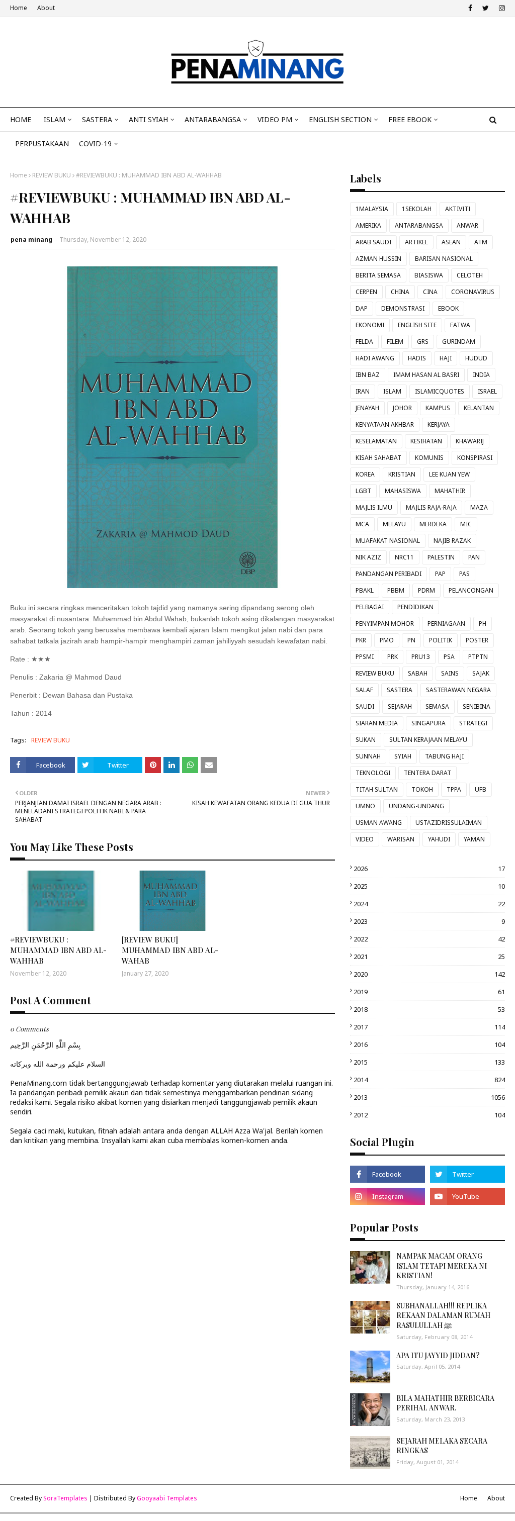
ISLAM (392, 391)
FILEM (395, 341)
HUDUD (476, 358)
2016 (429, 1044)
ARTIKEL (416, 242)
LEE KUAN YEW (449, 474)
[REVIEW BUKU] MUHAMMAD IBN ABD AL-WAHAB (170, 950)
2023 (429, 921)
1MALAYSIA (372, 209)
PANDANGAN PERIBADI (388, 573)
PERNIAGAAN (446, 623)
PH (482, 623)
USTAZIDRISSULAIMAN (448, 822)
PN (411, 640)
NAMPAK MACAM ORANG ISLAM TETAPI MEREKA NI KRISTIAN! (441, 1265)
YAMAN (474, 839)
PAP (440, 573)
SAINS (450, 673)
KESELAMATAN (376, 441)
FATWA (460, 325)
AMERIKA (368, 225)
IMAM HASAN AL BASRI (426, 374)
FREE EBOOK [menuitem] (410, 119)
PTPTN (478, 656)
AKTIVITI (457, 209)
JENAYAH (367, 408)
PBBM (395, 590)
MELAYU (394, 524)
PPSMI (365, 656)
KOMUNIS (429, 457)
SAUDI (365, 706)
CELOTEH (470, 275)
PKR (361, 640)
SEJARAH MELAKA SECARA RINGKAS (441, 1446)
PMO (387, 640)
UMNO (365, 806)
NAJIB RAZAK (452, 540)
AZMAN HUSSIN (378, 258)
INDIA (481, 374)
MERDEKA (433, 524)
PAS (464, 573)
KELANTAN (479, 408)
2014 (429, 1079)
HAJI (446, 358)
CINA (430, 292)
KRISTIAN (401, 474)
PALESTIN (441, 557)
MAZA (479, 507)
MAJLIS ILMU (374, 507)
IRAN (363, 391)
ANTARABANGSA (419, 225)
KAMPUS (437, 408)
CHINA (400, 292)
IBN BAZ (368, 374)
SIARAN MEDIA (377, 723)
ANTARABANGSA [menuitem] (213, 119)
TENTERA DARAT (427, 773)
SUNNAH (368, 756)
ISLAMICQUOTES (439, 391)
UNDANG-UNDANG (416, 806)
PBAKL (365, 590)
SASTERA (399, 690)
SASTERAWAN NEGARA (458, 690)
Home (18, 8)
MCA (362, 524)
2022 (429, 938)
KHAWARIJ (470, 441)
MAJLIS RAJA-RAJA (431, 507)
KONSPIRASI (474, 457)
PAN (474, 557)
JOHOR (402, 408)
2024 (429, 903)
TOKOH (422, 789)
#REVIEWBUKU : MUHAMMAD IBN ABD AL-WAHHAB (58, 950)
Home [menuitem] (20, 119)
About (46, 8)
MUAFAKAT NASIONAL (388, 540)
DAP (362, 308)
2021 (429, 956)
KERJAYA (438, 424)
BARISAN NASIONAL (444, 258)
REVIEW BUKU (51, 175)
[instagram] (500, 8)
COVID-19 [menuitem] (95, 143)
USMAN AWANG (379, 822)
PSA (449, 656)
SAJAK (480, 673)
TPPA (454, 789)
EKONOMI (370, 325)
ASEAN (451, 242)
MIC (466, 524)
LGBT (363, 491)
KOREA (365, 474)
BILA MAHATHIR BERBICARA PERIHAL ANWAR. (445, 1403)
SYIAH (402, 756)
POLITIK (440, 640)
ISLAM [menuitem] (54, 119)
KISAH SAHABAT (378, 457)
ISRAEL (487, 391)
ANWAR (467, 225)
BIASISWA (428, 275)
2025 (429, 886)
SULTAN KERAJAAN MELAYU (428, 739)
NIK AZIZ (368, 557)
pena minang (31, 239)
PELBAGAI (370, 607)
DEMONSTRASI (402, 308)
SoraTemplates (65, 1498)
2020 (429, 974)
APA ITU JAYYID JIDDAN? (438, 1355)
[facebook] (470, 8)
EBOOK (448, 308)
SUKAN (366, 739)
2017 (429, 1026)
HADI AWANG (375, 358)
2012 (429, 1114)
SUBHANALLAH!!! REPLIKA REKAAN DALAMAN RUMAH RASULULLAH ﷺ (443, 1315)
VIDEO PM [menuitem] (275, 119)
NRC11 (404, 557)
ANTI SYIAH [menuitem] (148, 119)
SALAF (364, 690)
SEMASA (437, 706)
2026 (429, 868)
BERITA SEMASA (378, 275)
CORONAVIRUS (472, 292)
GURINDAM (458, 341)
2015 (429, 1062)
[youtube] (467, 1196)
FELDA (364, 341)
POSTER (477, 640)
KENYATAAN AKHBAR (385, 424)
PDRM (426, 590)
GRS (422, 341)
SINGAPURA (428, 723)
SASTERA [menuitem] (97, 119)
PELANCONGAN (471, 590)
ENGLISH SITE (417, 325)
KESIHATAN (426, 441)
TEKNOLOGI (373, 773)
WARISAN (400, 839)
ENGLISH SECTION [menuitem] (340, 119)
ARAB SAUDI (373, 242)
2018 (429, 1009)
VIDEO (365, 839)
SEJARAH (400, 706)
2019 (429, 991)
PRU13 (420, 656)
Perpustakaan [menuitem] (42, 143)
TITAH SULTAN (377, 789)
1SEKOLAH (417, 209)
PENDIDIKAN (415, 607)
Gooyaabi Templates (167, 1498)
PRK (392, 656)
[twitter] (485, 8)
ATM (480, 242)
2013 (429, 1097)
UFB (480, 789)
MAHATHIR (450, 491)
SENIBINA (476, 706)
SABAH (417, 673)
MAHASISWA (403, 491)
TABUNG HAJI (444, 756)
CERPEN (366, 292)
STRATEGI (473, 723)
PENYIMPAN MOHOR (385, 623)
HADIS (417, 358)
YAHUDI (439, 839)
